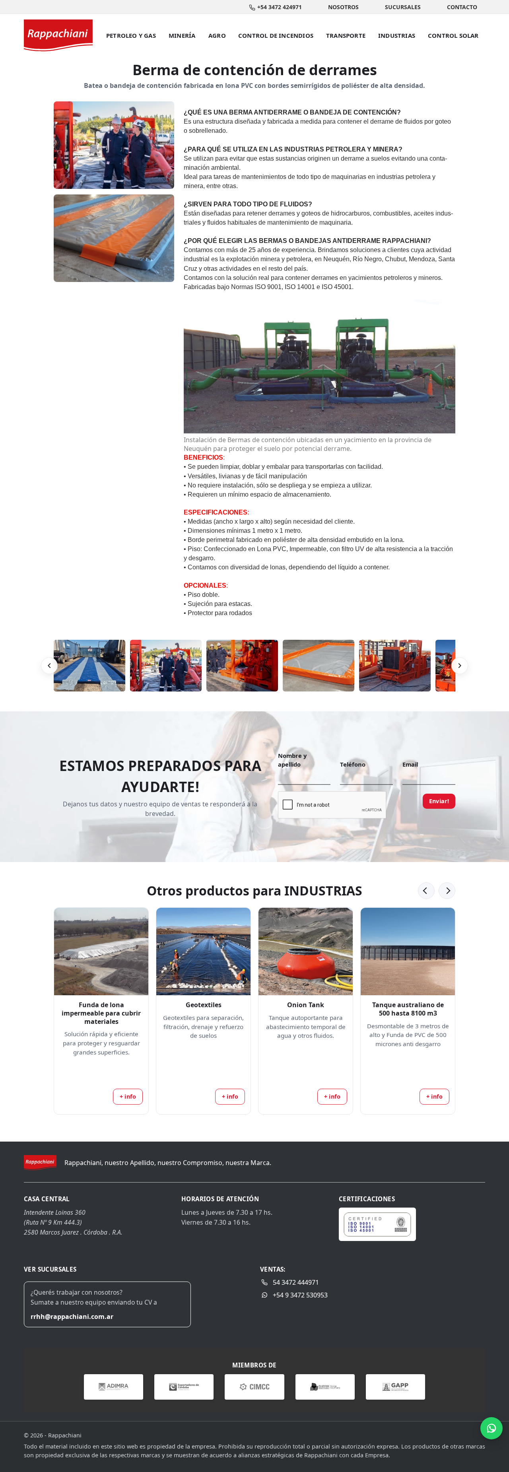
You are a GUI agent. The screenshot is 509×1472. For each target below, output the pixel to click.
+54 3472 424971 (279, 7)
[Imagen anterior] (49, 665)
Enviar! (439, 801)
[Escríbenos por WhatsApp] (491, 1428)
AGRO (217, 35)
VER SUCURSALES (50, 1269)
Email (410, 764)
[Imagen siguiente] (459, 665)
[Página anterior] (426, 890)
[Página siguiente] (447, 890)
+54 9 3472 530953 (300, 1295)
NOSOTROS (343, 7)
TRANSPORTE (345, 35)
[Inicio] (58, 35)
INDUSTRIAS (396, 35)
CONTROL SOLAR (453, 35)
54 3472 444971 (296, 1282)
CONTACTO (462, 7)
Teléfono (352, 764)
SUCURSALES (403, 7)
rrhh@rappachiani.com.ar (72, 1316)
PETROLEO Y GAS (131, 35)
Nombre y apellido (292, 760)
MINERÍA (182, 35)
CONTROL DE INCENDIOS (275, 35)
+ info (128, 1096)
